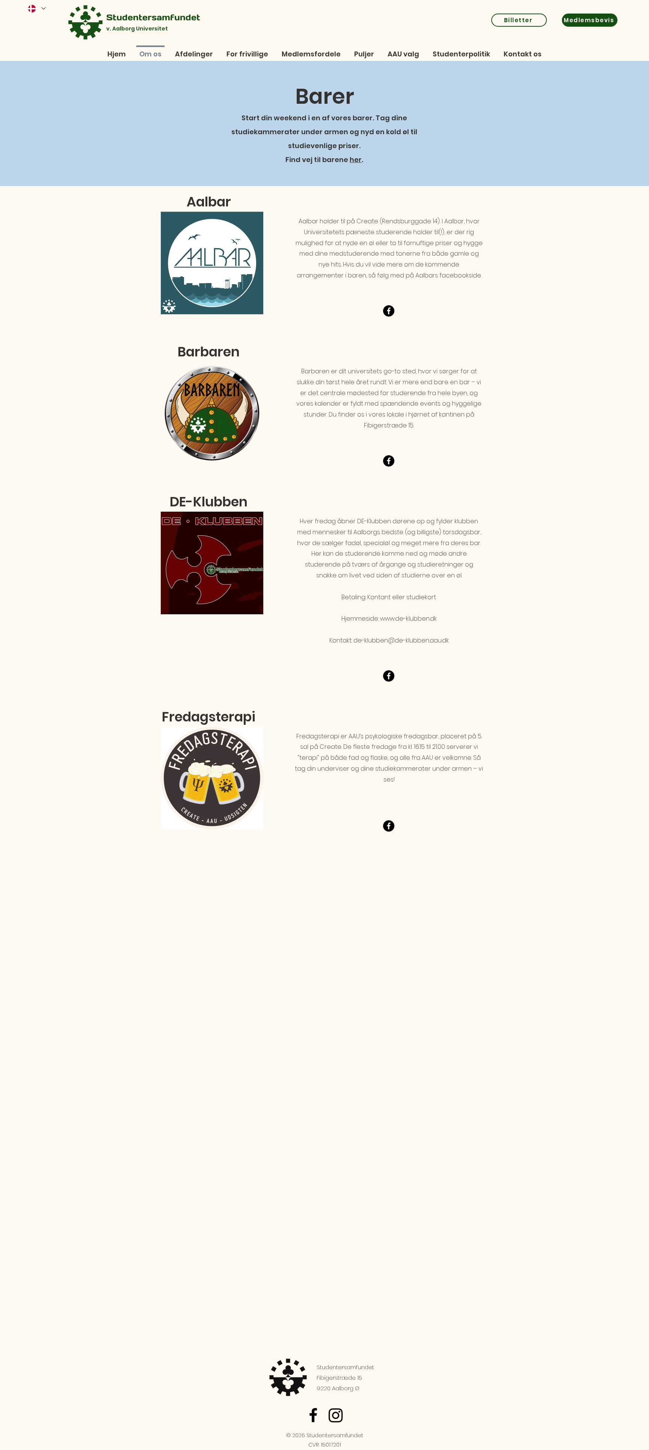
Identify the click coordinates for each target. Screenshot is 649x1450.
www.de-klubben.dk (408, 618)
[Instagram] (335, 1415)
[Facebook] (313, 1415)
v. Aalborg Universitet (137, 28)
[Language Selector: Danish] (37, 8)
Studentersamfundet (153, 17)
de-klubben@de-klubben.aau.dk (401, 640)
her (356, 159)
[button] (461, 50)
